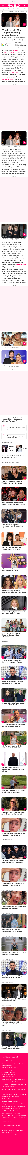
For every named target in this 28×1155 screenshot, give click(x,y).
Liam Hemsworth (13, 72)
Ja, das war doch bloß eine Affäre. (16, 428)
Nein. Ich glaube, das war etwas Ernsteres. (15, 437)
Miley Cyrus (17, 50)
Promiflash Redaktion (19, 38)
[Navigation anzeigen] (2, 5)
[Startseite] (14, 5)
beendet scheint (7, 79)
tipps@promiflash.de (11, 457)
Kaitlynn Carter (9, 52)
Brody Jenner (21, 265)
